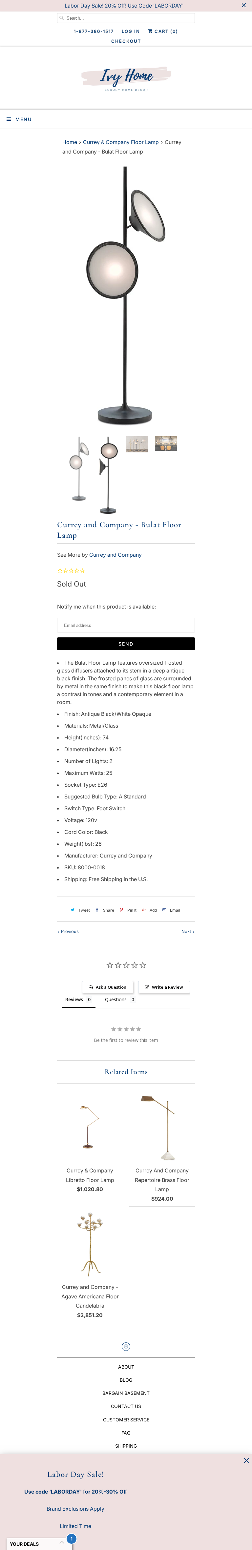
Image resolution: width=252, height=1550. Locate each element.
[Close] (246, 1460)
